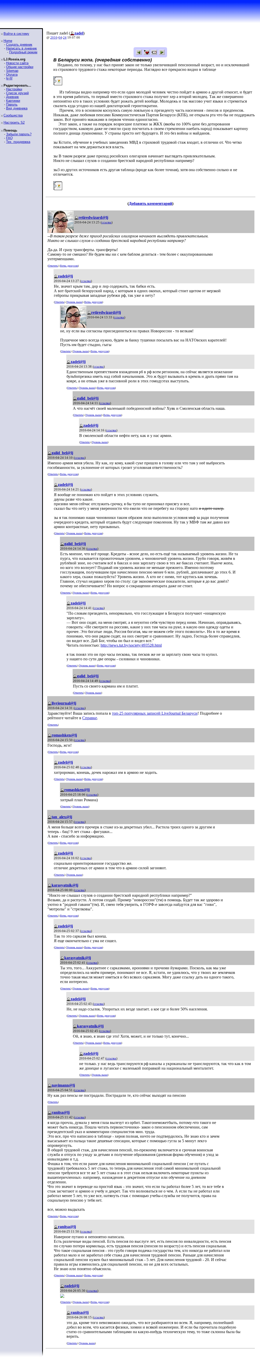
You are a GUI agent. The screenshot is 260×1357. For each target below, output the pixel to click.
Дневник (12, 97)
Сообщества (13, 115)
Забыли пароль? (18, 134)
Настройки (14, 89)
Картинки (13, 101)
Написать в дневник (21, 48)
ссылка (106, 222)
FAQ (9, 138)
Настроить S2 (14, 122)
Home (8, 41)
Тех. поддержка (18, 142)
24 (65, 37)
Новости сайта (17, 63)
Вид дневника (16, 108)
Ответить (53, 265)
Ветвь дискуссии (69, 265)
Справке (89, 718)
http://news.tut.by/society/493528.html (131, 645)
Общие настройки (19, 67)
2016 (53, 37)
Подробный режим (23, 52)
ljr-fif (9, 78)
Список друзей (17, 93)
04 (60, 37)
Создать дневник (19, 44)
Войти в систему (16, 34)
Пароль (12, 104)
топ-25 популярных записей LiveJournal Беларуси (155, 713)
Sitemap (12, 71)
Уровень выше (74, 302)
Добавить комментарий (150, 203)
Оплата (12, 74)
